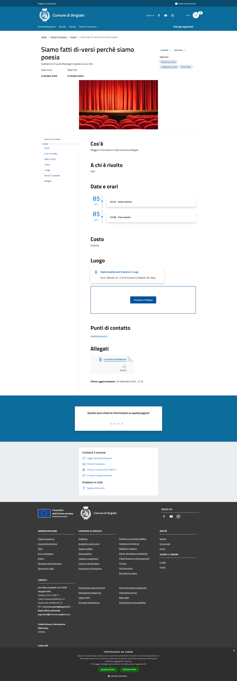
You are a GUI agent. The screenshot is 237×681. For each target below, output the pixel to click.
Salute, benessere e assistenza (133, 553)
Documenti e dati (46, 568)
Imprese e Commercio (129, 543)
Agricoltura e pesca (128, 573)
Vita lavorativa (126, 568)
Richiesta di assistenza (89, 602)
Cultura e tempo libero (88, 563)
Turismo (122, 563)
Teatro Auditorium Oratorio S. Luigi (119, 272)
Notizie (163, 539)
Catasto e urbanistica (88, 558)
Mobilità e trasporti (128, 548)
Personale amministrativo (50, 563)
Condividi (165, 50)
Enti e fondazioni (45, 553)
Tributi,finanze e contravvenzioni (134, 558)
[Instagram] (171, 15)
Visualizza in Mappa (143, 300)
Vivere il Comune (59, 37)
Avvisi (162, 548)
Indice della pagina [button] (52, 139)
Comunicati (165, 543)
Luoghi (163, 562)
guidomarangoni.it (99, 336)
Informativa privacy (128, 592)
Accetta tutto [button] (108, 670)
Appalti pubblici (85, 548)
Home (44, 37)
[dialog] (118, 664)
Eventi (73, 37)
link (144, 664)
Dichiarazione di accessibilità (132, 602)
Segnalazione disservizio (89, 592)
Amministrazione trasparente (132, 587)
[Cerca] (196, 15)
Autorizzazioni (85, 553)
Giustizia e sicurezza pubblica (132, 538)
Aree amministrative (47, 543)
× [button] (234, 651)
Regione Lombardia (47, 3)
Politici (41, 558)
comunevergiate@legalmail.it (56, 606)
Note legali (124, 597)
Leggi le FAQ (84, 597)
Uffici (40, 548)
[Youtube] (164, 15)
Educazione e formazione (90, 568)
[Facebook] (157, 15)
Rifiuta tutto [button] (129, 669)
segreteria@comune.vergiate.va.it (54, 614)
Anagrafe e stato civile (88, 543)
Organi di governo (46, 539)
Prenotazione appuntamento (91, 587)
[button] (118, 676)
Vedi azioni (178, 50)
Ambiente (83, 539)
